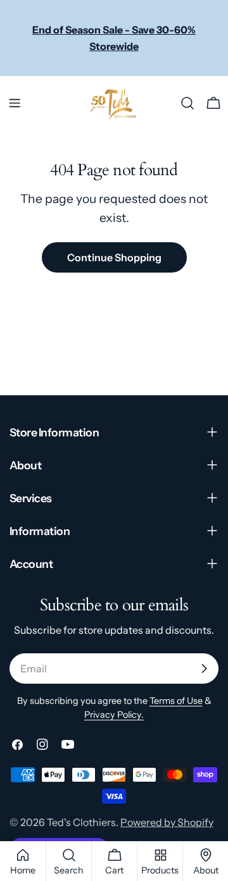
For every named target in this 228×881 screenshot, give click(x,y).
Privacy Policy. (114, 714)
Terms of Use (176, 700)
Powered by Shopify (166, 822)
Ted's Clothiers (81, 822)
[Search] (187, 103)
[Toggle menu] (14, 103)
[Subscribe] (204, 668)
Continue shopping (114, 257)
